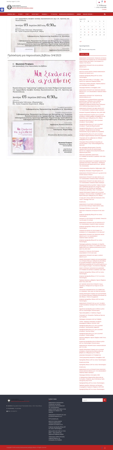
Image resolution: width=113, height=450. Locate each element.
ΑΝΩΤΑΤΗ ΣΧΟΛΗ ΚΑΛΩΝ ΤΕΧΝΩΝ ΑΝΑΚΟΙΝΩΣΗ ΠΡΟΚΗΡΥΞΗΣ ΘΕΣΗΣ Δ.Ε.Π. (56, 423)
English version (87, 14)
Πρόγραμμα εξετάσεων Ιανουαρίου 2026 (89, 375)
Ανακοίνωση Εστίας (84, 362)
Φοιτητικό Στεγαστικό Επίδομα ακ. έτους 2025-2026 (92, 112)
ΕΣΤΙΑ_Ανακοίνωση (84, 69)
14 (96, 29)
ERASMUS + (45, 14)
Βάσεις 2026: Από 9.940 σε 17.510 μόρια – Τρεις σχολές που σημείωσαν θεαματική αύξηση (57, 432)
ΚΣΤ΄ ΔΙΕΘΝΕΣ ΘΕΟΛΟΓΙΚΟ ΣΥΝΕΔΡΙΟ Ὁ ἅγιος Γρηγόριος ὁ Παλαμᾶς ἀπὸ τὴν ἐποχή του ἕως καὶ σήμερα (91, 285)
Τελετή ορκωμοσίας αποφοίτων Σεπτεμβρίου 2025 (92, 357)
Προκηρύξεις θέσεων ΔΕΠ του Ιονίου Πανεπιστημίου (92, 360)
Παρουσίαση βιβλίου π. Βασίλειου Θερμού (90, 313)
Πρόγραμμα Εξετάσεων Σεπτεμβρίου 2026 (89, 87)
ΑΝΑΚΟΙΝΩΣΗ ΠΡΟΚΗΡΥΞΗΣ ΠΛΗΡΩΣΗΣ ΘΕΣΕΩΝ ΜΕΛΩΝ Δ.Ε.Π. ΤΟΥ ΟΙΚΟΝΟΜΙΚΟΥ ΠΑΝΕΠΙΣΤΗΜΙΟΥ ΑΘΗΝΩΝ (92, 91)
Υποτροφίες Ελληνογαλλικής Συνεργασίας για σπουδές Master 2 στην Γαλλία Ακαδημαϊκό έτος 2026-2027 (91, 143)
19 (88, 32)
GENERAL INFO (11, 14)
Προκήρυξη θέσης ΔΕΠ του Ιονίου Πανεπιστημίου (91, 383)
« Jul (80, 41)
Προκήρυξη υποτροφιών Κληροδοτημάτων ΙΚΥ (91, 170)
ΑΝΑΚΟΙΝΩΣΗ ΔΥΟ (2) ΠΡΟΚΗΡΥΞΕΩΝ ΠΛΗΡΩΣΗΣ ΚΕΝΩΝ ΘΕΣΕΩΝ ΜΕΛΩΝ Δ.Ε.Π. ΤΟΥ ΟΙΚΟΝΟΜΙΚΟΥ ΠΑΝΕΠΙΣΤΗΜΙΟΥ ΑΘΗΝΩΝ (92, 371)
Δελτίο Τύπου (82, 158)
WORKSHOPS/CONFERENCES (66, 14)
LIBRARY (79, 14)
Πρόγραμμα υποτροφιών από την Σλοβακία (90, 319)
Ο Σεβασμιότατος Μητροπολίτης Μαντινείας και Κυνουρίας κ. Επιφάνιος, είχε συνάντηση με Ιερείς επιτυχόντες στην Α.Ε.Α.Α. (91, 379)
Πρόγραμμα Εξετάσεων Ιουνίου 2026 (88, 208)
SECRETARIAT (35, 14)
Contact (104, 9)
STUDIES (20, 14)
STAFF (27, 14)
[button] (2, 10)
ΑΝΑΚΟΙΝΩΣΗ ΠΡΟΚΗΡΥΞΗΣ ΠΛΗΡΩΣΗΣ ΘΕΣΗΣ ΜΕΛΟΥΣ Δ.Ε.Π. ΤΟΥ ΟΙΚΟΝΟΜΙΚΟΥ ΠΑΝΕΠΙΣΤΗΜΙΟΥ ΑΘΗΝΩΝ (91, 236)
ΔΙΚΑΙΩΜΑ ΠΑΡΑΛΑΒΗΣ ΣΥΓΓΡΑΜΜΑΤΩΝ (90, 355)
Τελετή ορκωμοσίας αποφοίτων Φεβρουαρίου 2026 (92, 168)
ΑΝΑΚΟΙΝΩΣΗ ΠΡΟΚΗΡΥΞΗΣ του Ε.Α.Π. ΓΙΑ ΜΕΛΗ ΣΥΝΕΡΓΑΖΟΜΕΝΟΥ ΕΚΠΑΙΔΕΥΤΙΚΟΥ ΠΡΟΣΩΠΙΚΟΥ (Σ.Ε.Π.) (92, 304)
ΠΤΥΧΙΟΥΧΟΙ (54, 14)
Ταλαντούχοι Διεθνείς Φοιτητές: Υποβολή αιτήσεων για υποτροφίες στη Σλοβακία (57, 438)
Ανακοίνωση (82, 202)
